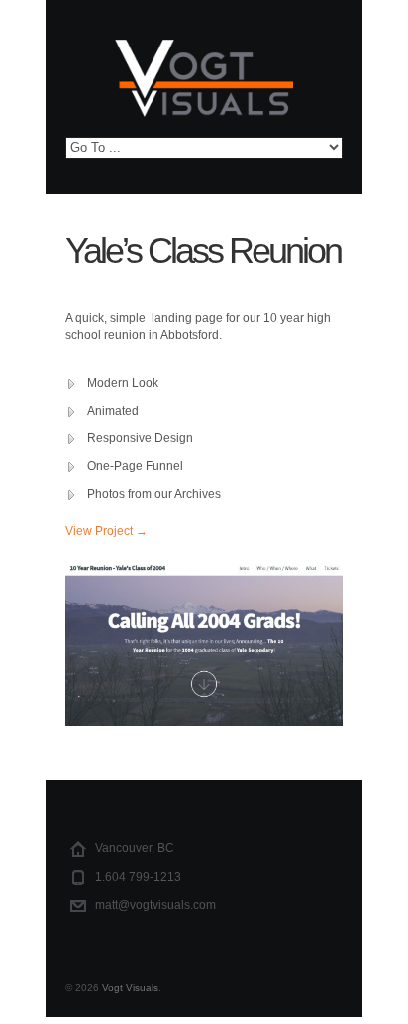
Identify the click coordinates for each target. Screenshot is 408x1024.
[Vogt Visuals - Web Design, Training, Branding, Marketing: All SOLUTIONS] (204, 88)
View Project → (106, 531)
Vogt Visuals (130, 987)
